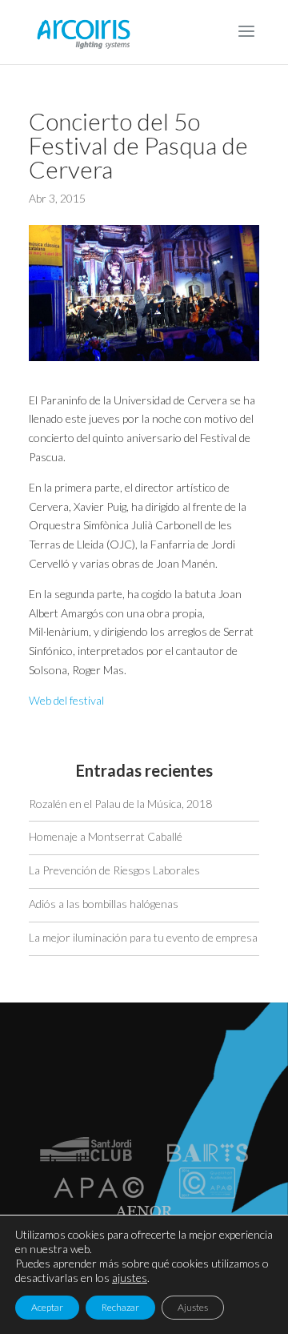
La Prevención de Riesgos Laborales (114, 870)
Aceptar (47, 1307)
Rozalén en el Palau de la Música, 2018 (120, 803)
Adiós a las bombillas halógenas (103, 903)
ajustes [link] (129, 1277)
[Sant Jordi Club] (86, 1157)
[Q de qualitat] (207, 1194)
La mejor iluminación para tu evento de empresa (143, 937)
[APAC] (99, 1194)
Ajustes (193, 1307)
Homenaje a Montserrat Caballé (105, 836)
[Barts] (207, 1157)
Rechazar (120, 1307)
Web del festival (66, 700)
